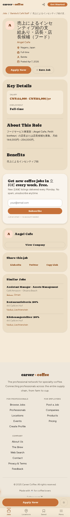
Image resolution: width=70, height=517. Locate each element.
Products (52, 415)
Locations (17, 415)
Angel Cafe (23, 42)
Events (17, 421)
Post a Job (52, 404)
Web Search (17, 452)
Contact (18, 458)
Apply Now (18, 69)
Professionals (18, 410)
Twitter (33, 265)
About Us (17, 441)
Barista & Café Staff (19, 13)
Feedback (17, 468)
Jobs (5, 13)
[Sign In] (43, 4)
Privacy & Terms (17, 463)
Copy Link (52, 265)
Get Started (57, 4)
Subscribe (35, 211)
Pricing (52, 421)
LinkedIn (15, 265)
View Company (35, 244)
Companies (52, 410)
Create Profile (17, 426)
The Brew (17, 447)
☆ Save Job (43, 70)
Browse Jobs (17, 404)
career (13, 4)
